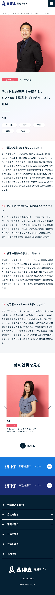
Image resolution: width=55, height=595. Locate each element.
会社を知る (13, 514)
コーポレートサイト (27, 578)
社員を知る (13, 543)
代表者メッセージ (16, 504)
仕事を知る (13, 534)
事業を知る (13, 524)
